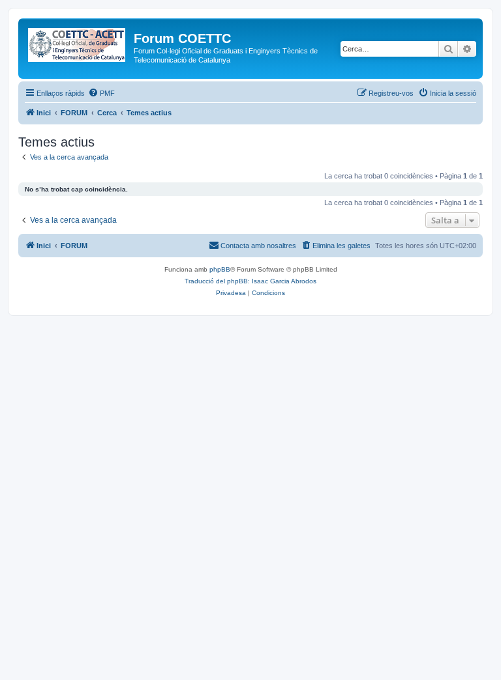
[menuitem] (101, 93)
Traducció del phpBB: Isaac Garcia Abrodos (250, 281)
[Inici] (78, 42)
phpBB (219, 269)
